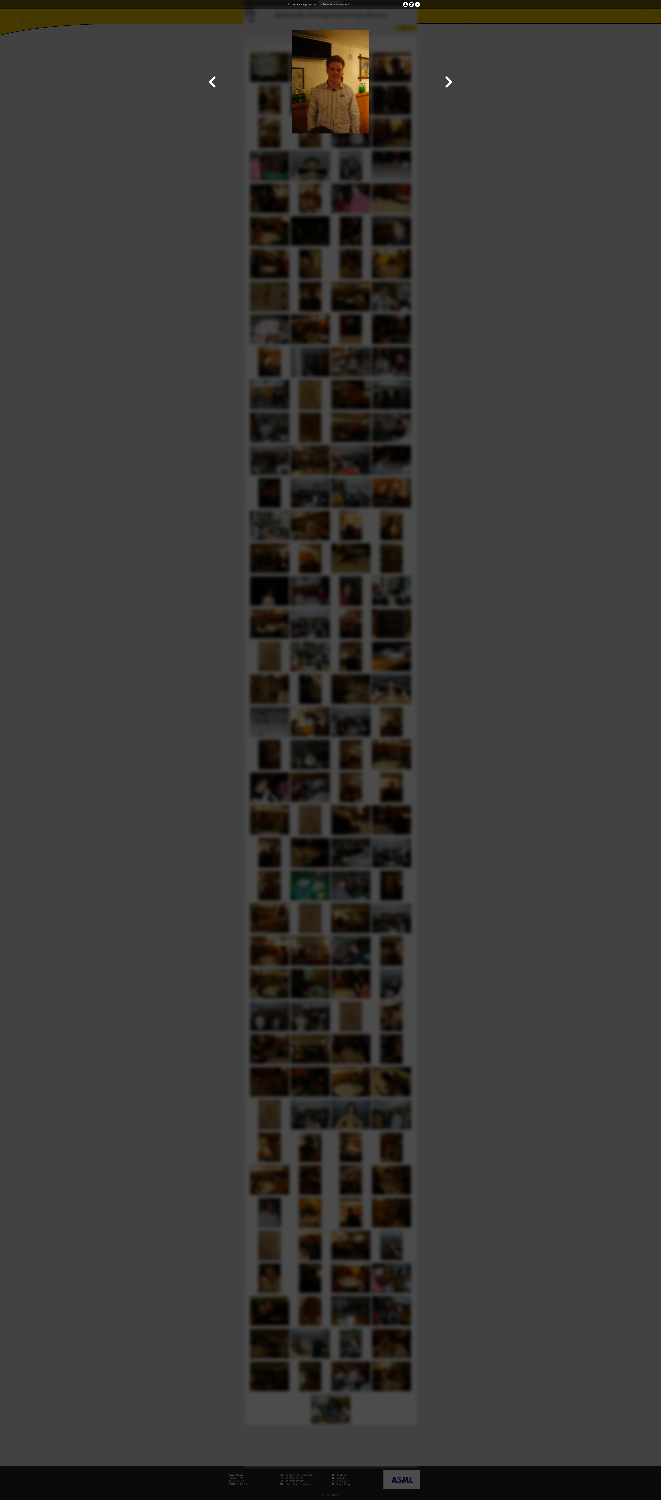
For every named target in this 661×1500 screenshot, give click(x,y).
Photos (292, 4)
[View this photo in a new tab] (411, 4)
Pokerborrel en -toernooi (336, 4)
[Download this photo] (405, 4)
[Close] (417, 4)
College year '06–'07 (309, 4)
